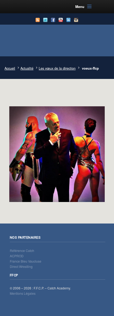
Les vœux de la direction (57, 68)
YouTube (61, 20)
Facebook (53, 20)
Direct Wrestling (21, 266)
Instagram (76, 20)
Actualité (26, 68)
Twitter (45, 20)
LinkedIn (68, 20)
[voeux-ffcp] (57, 151)
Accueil (10, 68)
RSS (38, 20)
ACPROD (17, 256)
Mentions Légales (23, 293)
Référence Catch (22, 250)
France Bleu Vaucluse (25, 261)
